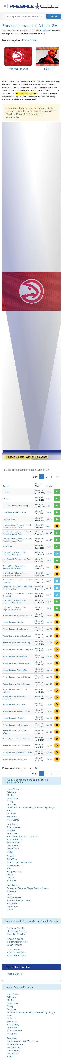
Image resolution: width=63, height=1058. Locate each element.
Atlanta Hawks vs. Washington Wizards (18, 615)
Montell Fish (7, 546)
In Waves (11, 813)
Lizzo (9, 894)
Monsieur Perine (9, 519)
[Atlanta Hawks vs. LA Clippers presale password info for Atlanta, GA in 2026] (57, 718)
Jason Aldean (13, 845)
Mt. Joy (10, 795)
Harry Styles (13, 789)
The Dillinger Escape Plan (19, 862)
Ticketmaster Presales (18, 941)
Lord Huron (12, 824)
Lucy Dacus (12, 885)
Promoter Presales (16, 928)
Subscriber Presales (16, 955)
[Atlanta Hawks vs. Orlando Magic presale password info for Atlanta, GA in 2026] (57, 670)
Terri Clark (12, 833)
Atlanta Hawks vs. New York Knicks (16, 677)
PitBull (10, 851)
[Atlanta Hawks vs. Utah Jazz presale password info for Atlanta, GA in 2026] (57, 622)
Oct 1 (48, 492)
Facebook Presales (16, 952)
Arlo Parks (12, 880)
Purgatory (12, 830)
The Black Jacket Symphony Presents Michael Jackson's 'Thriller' (17, 526)
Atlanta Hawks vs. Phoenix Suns (15, 656)
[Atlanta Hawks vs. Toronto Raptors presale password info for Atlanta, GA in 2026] (57, 629)
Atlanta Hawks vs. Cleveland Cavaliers (17, 752)
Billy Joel (11, 877)
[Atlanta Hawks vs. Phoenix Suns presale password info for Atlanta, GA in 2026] (57, 656)
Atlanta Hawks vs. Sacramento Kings (17, 642)
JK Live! (6, 492)
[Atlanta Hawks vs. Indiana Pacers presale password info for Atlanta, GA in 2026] (57, 725)
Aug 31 (49, 512)
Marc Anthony (13, 842)
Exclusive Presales (16, 934)
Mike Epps (12, 816)
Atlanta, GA (46, 30)
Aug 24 (49, 553)
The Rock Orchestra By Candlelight (16, 505)
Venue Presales (14, 944)
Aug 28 (49, 519)
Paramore (12, 903)
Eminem (11, 856)
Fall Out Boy (13, 819)
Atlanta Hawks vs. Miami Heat (14, 704)
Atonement (12, 891)
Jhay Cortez (13, 848)
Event (5, 486)
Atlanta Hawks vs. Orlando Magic (15, 670)
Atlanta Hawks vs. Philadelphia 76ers (16, 663)
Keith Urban (13, 798)
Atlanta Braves (30, 40)
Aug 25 (49, 546)
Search (54, 16)
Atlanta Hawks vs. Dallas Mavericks (16, 745)
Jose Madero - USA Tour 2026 (14, 512)
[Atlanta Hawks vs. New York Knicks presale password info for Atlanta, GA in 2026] (57, 677)
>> (57, 476)
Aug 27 (49, 526)
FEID (9, 868)
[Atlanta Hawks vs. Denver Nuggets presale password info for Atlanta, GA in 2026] (57, 738)
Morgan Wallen (14, 897)
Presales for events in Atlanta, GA (29, 25)
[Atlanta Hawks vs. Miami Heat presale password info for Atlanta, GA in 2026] (57, 704)
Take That (12, 859)
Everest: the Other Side (18, 900)
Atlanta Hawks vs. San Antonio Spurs (17, 636)
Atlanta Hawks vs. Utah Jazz (14, 622)
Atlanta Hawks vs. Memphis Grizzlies (17, 711)
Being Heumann (15, 871)
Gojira (10, 874)
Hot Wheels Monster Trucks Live (22, 836)
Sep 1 (48, 505)
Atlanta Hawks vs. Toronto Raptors (16, 629)
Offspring (11, 792)
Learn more (49, 110)
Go (36, 768)
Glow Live (12, 804)
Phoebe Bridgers (15, 839)
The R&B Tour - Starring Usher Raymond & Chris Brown (14, 553)
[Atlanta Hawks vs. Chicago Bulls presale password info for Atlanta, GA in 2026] (57, 759)
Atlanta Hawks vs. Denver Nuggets (16, 738)
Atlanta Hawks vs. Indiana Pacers (15, 725)
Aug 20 (49, 615)
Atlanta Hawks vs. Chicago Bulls (15, 759)
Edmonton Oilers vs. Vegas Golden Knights (28, 888)
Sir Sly (10, 801)
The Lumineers (14, 827)
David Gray (12, 906)
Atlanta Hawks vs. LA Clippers (14, 718)
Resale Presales (15, 938)
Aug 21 (49, 560)
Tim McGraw (13, 865)
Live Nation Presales (17, 931)
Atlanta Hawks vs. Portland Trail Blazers (18, 649)
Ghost (10, 909)
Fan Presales (13, 949)
